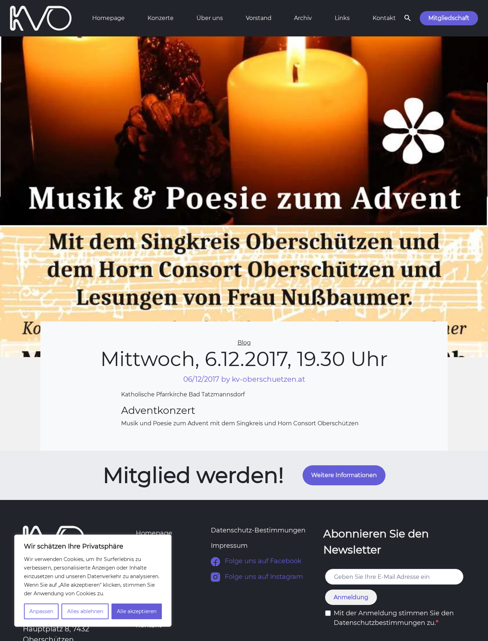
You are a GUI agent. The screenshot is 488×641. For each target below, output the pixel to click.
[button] (407, 17)
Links (342, 18)
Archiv (303, 18)
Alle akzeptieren (136, 611)
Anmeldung (351, 597)
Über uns (209, 18)
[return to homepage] (41, 17)
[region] (92, 581)
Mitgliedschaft (448, 18)
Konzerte (161, 18)
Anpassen (41, 611)
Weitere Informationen (344, 475)
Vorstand (259, 18)
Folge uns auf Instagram (263, 577)
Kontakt (384, 18)
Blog (244, 342)
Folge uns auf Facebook (262, 561)
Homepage (108, 18)
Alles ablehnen (85, 611)
